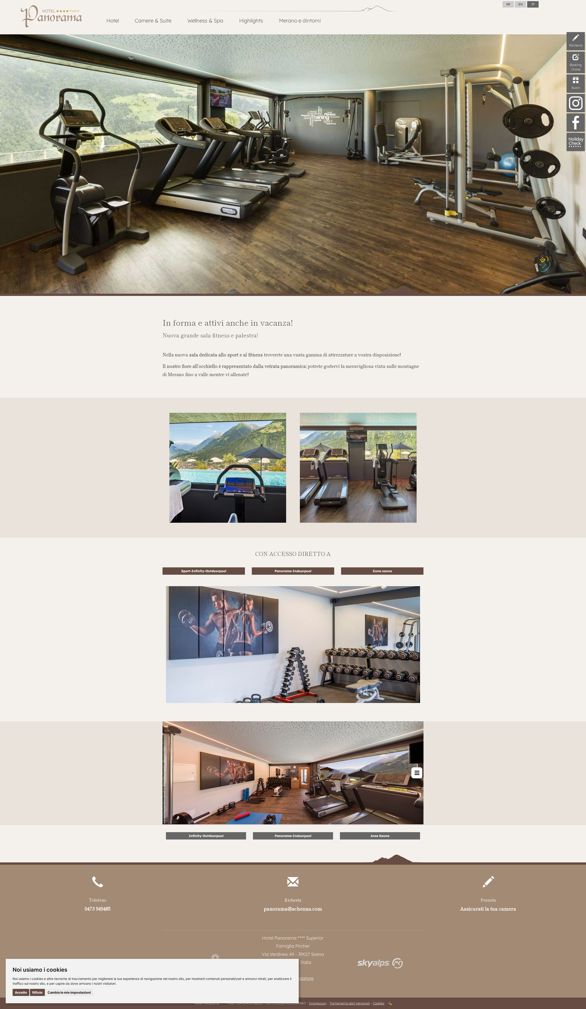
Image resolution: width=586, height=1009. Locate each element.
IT (533, 4)
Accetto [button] (21, 992)
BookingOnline (576, 67)
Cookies (378, 1003)
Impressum (317, 1003)
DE (508, 4)
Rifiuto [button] (37, 992)
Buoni (576, 88)
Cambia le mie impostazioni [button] (69, 992)
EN (520, 4)
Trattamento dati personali (350, 1003)
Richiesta (576, 45)
